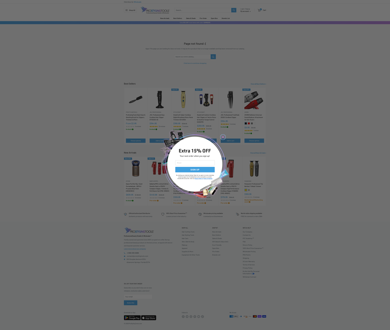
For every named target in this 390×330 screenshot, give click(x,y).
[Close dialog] (222, 137)
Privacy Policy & (199, 178)
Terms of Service (207, 178)
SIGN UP (195, 169)
